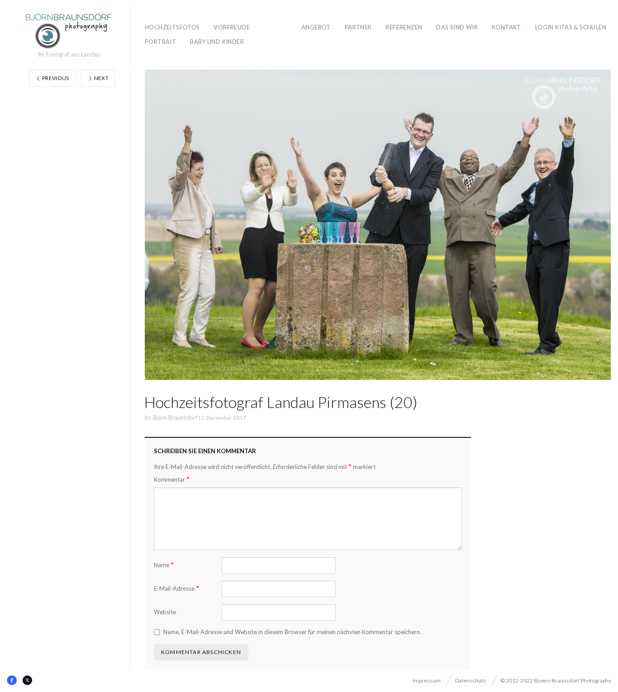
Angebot (316, 27)
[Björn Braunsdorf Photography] (69, 31)
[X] (27, 680)
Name (164, 565)
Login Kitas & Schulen (570, 27)
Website (165, 612)
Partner (358, 27)
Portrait (160, 41)
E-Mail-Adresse (176, 588)
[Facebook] (12, 680)
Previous (55, 78)
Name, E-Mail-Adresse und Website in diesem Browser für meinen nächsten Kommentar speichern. (292, 631)
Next (101, 78)
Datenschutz (470, 680)
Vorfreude (232, 27)
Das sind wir (457, 27)
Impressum (427, 680)
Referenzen (403, 27)
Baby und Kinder (217, 41)
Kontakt (506, 27)
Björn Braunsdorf (175, 417)
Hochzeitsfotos (172, 27)
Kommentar (172, 479)
